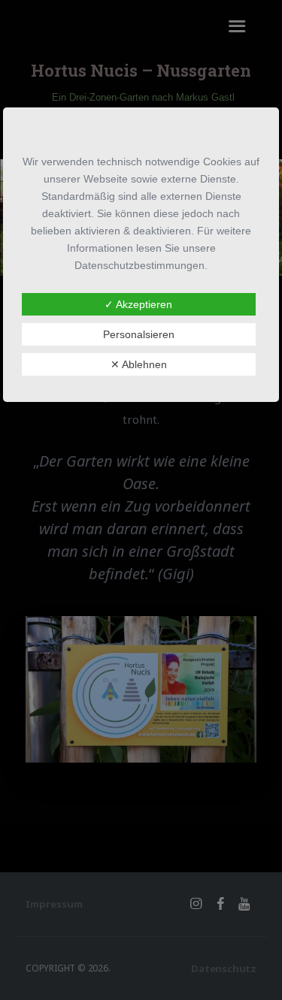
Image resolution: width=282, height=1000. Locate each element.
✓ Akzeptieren (138, 304)
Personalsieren (138, 334)
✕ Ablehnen (139, 364)
